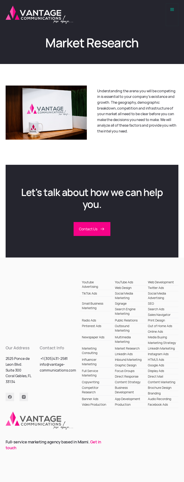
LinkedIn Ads (124, 354)
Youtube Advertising (90, 284)
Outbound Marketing (122, 328)
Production (123, 404)
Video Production (94, 404)
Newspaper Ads (93, 337)
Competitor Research (90, 389)
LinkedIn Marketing (161, 348)
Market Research (127, 348)
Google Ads (156, 365)
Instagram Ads (158, 354)
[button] (172, 14)
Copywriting (90, 382)
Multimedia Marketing (123, 339)
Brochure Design (159, 387)
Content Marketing (161, 382)
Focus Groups (124, 371)
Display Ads (156, 371)
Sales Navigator (159, 315)
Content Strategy (127, 382)
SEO (151, 303)
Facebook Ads (158, 404)
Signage (121, 303)
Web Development (161, 282)
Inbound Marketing (128, 359)
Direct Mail (155, 376)
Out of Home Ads (160, 326)
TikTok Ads (89, 293)
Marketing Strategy (162, 343)
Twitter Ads (156, 288)
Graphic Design (125, 365)
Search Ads (156, 309)
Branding (154, 393)
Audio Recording (159, 399)
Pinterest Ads (91, 326)
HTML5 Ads (156, 359)
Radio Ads (89, 320)
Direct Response (126, 376)
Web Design (123, 288)
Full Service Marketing (90, 373)
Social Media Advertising (157, 295)
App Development (127, 399)
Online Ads (155, 331)
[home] (39, 14)
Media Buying (157, 337)
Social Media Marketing (124, 295)
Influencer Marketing (89, 361)
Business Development (124, 389)
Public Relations (126, 320)
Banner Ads (90, 399)
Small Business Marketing (92, 305)
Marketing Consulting (89, 350)
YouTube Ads (124, 282)
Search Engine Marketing (125, 311)
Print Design (156, 320)
